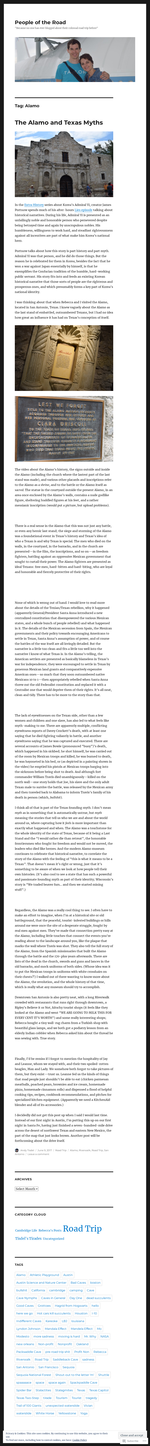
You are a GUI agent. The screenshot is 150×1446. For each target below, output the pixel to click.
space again (57, 1382)
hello (95, 1305)
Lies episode (83, 210)
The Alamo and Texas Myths (59, 122)
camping (76, 1290)
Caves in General (53, 1298)
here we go (24, 1313)
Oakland (82, 1344)
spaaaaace (23, 1382)
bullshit (21, 1290)
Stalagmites (64, 1390)
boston (95, 1282)
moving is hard (69, 1336)
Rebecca (99, 1352)
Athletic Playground (44, 1275)
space (40, 1382)
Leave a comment (38, 1154)
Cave (90, 1290)
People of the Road (40, 22)
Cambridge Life (26, 1230)
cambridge (57, 1290)
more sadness (43, 1336)
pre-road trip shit (57, 1352)
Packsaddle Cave (28, 1352)
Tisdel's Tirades (28, 1238)
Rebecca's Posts (50, 1230)
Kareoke (52, 1321)
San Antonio (25, 1367)
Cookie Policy (79, 1440)
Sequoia (68, 1367)
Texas (81, 1390)
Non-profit (46, 1344)
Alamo (74, 1150)
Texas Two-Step (27, 1398)
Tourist (77, 1398)
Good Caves (25, 1305)
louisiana (77, 1321)
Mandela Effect (82, 1329)
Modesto (22, 1336)
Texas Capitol (98, 1390)
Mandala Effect (56, 1329)
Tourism (62, 1398)
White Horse (45, 1413)
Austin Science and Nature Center (41, 1282)
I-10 (94, 1313)
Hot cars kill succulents (54, 1313)
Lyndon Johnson (28, 1329)
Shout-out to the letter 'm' (74, 1375)
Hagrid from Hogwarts (71, 1305)
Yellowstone (67, 1413)
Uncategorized (53, 1238)
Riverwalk (85, 1150)
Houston (81, 1313)
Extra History (34, 205)
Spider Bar (23, 1390)
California (38, 1290)
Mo (99, 1329)
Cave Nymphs (26, 1298)
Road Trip (61, 1150)
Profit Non (81, 1352)
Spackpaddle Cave (83, 1382)
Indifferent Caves (28, 1321)
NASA (104, 1336)
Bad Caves (78, 1282)
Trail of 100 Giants (28, 1405)
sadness (88, 1359)
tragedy (91, 1398)
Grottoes (44, 1305)
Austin (68, 1275)
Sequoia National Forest (33, 1375)
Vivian (88, 1405)
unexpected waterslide (63, 1405)
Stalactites (43, 1390)
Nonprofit (65, 1344)
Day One (76, 1298)
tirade (47, 1398)
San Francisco (48, 1367)
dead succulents (98, 1298)
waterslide (23, 1413)
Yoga (83, 1413)
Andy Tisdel (27, 1150)
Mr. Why (90, 1336)
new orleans (25, 1344)
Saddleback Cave (65, 1359)
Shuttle (103, 1375)
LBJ (64, 1321)
